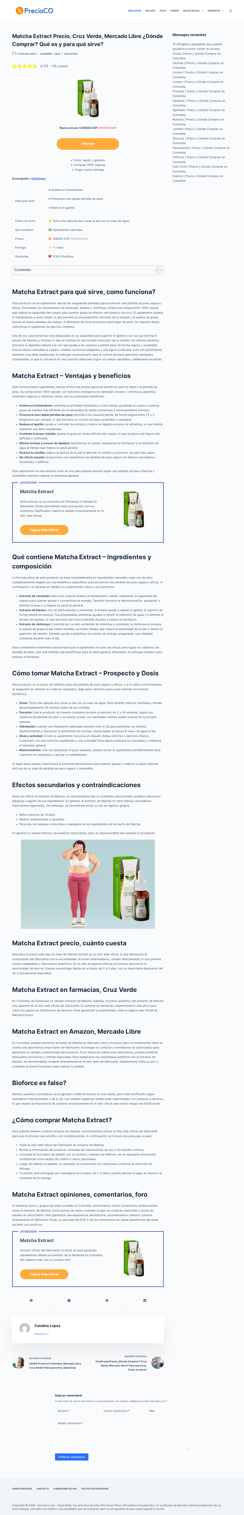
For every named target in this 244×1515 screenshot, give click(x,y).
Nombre (64, 1411)
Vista (163, 10)
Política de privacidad (95, 1488)
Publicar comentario (72, 1457)
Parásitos (214, 10)
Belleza (150, 10)
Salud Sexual (191, 10)
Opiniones (38, 178)
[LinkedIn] (145, 1300)
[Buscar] (230, 10)
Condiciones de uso (65, 1488)
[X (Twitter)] (69, 1300)
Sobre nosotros (22, 1488)
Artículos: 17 (41, 1334)
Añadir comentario (70, 1423)
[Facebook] (31, 1300)
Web (152, 1411)
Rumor (175, 10)
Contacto (42, 1488)
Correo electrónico (117, 1411)
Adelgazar (134, 10)
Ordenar (87, 144)
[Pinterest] (107, 1300)
